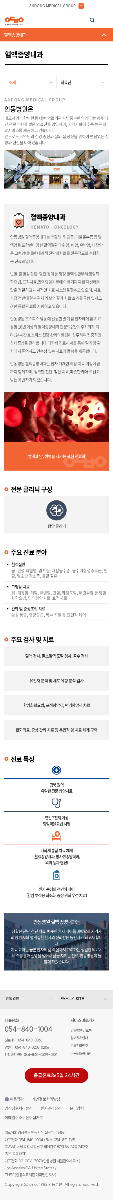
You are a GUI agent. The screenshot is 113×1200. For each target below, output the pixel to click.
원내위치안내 (79, 1037)
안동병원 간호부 (80, 1030)
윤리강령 (77, 1108)
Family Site (72, 998)
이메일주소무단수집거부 (24, 1117)
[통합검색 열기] (92, 20)
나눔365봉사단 (80, 1053)
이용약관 (17, 1099)
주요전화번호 (79, 1045)
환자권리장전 (51, 1108)
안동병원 (12, 998)
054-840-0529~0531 (40, 1054)
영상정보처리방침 (18, 1108)
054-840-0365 (30, 1040)
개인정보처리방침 (46, 1099)
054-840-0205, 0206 (32, 1047)
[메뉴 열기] (104, 20)
